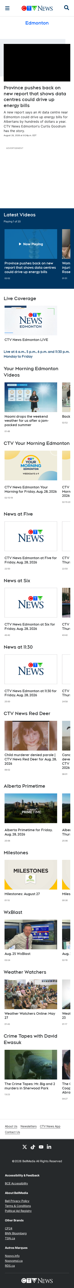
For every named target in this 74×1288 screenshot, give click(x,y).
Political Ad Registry (18, 1211)
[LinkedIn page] (49, 1146)
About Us (11, 1126)
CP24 (8, 1228)
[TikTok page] (32, 1146)
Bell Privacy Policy (17, 1201)
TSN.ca (10, 1238)
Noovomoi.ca (14, 1260)
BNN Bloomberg (16, 1233)
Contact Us (12, 1132)
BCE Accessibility (16, 1183)
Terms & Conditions (18, 1206)
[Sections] (7, 8)
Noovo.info (12, 1255)
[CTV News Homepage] (37, 8)
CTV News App (50, 1126)
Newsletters (29, 1126)
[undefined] (31, 254)
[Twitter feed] (24, 1146)
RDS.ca (10, 1265)
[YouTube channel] (41, 1146)
